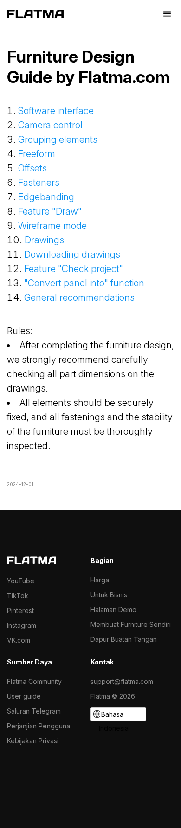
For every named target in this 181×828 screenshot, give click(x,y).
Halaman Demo (113, 609)
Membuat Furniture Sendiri (130, 624)
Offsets (32, 168)
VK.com (18, 640)
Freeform (36, 153)
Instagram (21, 625)
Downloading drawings (72, 254)
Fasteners (38, 182)
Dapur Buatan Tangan (123, 639)
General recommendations (79, 297)
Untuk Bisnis (108, 595)
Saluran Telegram (34, 711)
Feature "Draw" (51, 211)
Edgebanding (46, 196)
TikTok (17, 596)
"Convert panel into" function (84, 283)
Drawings (44, 240)
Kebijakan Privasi (32, 741)
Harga (99, 580)
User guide (24, 696)
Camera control (50, 125)
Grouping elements (57, 139)
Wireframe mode (52, 225)
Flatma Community (34, 681)
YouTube (20, 581)
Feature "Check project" (73, 268)
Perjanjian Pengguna (38, 726)
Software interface (56, 110)
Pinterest (20, 610)
